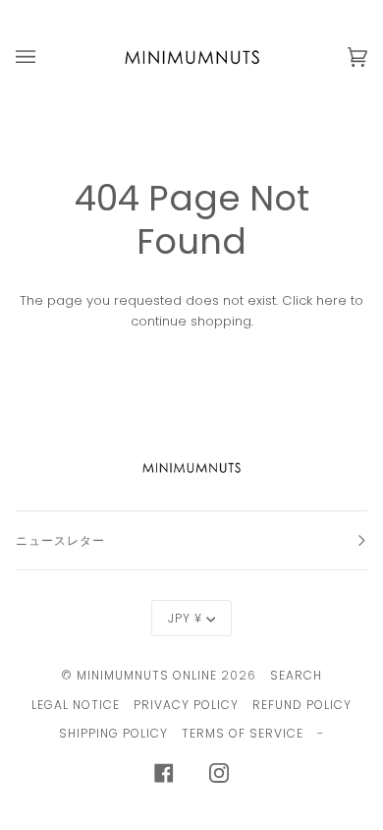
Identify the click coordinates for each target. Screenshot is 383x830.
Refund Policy (302, 704)
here (331, 300)
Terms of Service (242, 733)
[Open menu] (45, 57)
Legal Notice (75, 704)
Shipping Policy (113, 733)
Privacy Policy (186, 704)
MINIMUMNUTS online (147, 675)
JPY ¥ (185, 618)
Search (296, 675)
